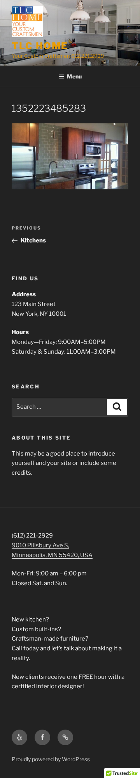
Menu (74, 76)
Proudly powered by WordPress (51, 759)
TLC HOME (40, 46)
